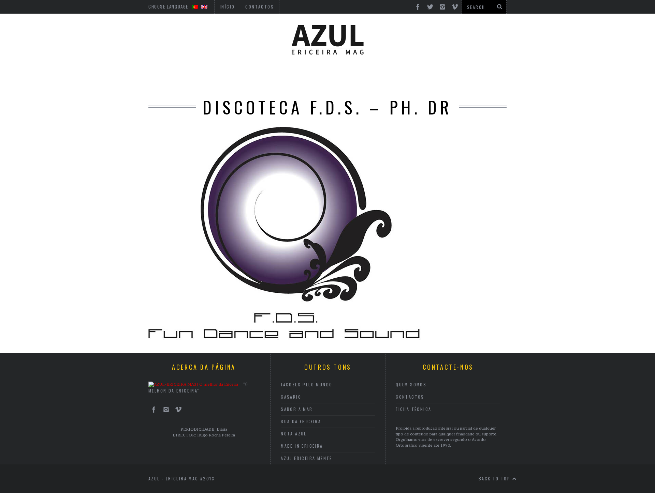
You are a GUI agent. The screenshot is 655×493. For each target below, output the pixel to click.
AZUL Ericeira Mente (306, 458)
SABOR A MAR (296, 409)
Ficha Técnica (413, 409)
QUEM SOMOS (411, 384)
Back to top (495, 478)
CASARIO (291, 397)
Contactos (410, 397)
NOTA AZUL (294, 433)
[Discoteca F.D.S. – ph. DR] (284, 338)
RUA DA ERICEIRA (301, 421)
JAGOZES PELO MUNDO (306, 384)
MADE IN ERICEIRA (302, 446)
